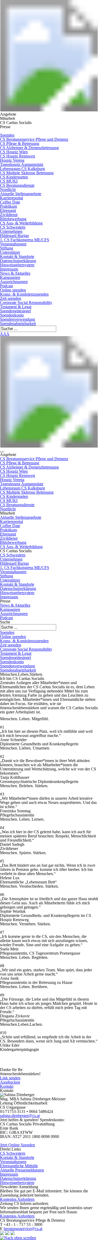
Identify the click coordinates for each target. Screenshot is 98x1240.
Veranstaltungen (13, 244)
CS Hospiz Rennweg (17, 156)
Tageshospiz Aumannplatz (21, 164)
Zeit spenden (10, 298)
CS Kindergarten (14, 177)
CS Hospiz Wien (14, 152)
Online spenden (13, 290)
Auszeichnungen (14, 281)
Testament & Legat (15, 307)
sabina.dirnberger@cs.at (20, 1115)
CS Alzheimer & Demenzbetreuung (29, 147)
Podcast (6, 286)
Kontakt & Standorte (17, 256)
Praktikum (8, 206)
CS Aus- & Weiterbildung (21, 223)
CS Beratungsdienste (17, 185)
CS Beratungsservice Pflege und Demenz (34, 139)
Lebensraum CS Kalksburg (22, 168)
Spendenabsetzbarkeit (18, 323)
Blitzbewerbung (13, 219)
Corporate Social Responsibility (26, 302)
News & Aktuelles (15, 273)
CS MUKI (9, 181)
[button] (2, 452)
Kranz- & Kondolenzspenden (24, 294)
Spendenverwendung (17, 319)
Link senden (10, 1078)
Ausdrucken (10, 1082)
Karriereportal (11, 198)
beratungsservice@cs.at (23, 1228)
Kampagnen (10, 277)
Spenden (7, 135)
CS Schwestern (12, 227)
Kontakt (6, 1086)
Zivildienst (9, 214)
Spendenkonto (12, 315)
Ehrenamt (8, 210)
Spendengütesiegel (15, 311)
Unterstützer (10, 252)
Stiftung (6, 248)
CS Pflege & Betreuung (19, 143)
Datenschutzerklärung (18, 260)
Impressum (9, 269)
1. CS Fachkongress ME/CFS (24, 240)
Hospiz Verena (12, 160)
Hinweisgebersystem (17, 265)
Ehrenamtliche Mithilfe (19, 1166)
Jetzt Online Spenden (17, 1145)
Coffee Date (10, 202)
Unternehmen (11, 231)
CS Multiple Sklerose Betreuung (27, 173)
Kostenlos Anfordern (17, 1199)
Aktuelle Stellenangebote (20, 193)
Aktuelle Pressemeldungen (22, 1170)
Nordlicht (8, 189)
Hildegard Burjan (14, 235)
